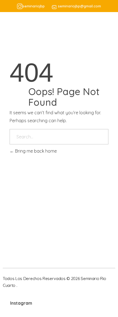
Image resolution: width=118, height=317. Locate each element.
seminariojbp (34, 6)
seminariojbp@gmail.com (79, 6)
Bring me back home (35, 151)
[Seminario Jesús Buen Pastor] (29, 29)
